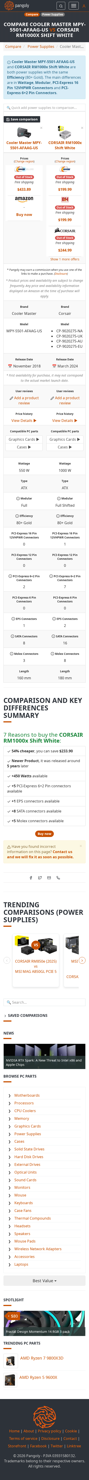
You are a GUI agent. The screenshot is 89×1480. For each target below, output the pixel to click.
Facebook (38, 1445)
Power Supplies (27, 1133)
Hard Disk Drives (28, 1156)
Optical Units (25, 1172)
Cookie (71, 1431)
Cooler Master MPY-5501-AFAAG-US (24, 145)
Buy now (44, 834)
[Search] (61, 6)
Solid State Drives (29, 1149)
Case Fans (22, 1210)
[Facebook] (31, 877)
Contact (70, 1438)
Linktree (74, 1445)
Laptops (21, 1264)
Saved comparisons (27, 1015)
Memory (21, 1118)
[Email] (49, 877)
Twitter (57, 1445)
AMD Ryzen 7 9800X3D (41, 1358)
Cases (19, 1141)
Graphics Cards (27, 1126)
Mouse (20, 1195)
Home (14, 1431)
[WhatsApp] (58, 877)
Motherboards (27, 1095)
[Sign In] (84, 5)
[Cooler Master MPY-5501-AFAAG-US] (24, 132)
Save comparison (24, 119)
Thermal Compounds (32, 1218)
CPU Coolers (25, 1110)
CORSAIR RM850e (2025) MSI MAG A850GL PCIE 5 (36, 966)
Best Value (43, 1280)
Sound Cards (25, 1179)
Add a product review (26, 400)
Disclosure (61, 274)
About (29, 1431)
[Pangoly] (14, 5)
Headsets (22, 1225)
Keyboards (23, 1202)
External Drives (27, 1164)
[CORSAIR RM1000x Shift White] (65, 132)
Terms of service (23, 1438)
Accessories (24, 1256)
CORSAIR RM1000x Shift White (65, 145)
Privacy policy (49, 1431)
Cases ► (24, 447)
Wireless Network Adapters (38, 1248)
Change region (24, 161)
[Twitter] (40, 877)
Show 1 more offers (64, 259)
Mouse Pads (25, 1241)
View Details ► (24, 420)
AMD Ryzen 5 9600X (38, 1377)
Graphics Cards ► (24, 439)
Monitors (22, 1187)
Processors (24, 1103)
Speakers (22, 1233)
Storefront (17, 1445)
